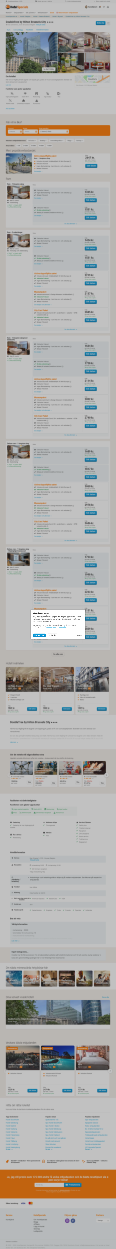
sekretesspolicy (51, 627)
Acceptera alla (39, 635)
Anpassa (79, 635)
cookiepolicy (62, 627)
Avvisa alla (52, 635)
